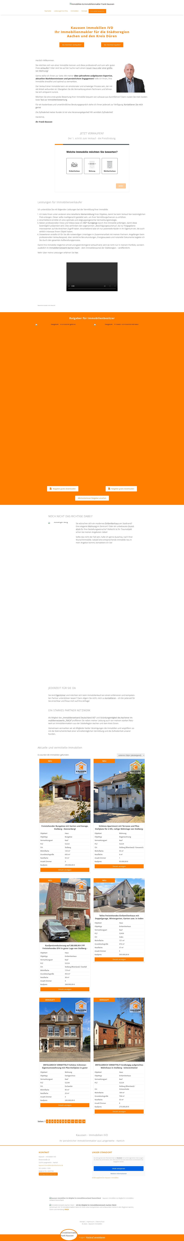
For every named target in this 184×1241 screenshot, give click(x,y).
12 (76, 1121)
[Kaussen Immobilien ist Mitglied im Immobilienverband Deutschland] (76, 1198)
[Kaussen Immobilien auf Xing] (95, 1189)
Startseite (48, 11)
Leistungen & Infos (61, 11)
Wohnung (92, 526)
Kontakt (84, 11)
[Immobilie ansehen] (64, 822)
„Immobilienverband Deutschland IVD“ (79, 717)
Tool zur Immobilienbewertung (53, 99)
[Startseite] (92, 4)
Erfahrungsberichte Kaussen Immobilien (105, 1178)
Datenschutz (100, 1222)
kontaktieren (110, 698)
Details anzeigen (64, 870)
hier (76, 252)
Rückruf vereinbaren (95, 1237)
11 (73, 1121)
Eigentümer (61, 695)
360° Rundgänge (90, 223)
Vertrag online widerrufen (48, 1174)
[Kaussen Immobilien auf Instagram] (89, 1189)
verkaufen (44, 68)
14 (84, 1121)
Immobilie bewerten (97, 11)
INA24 (67, 1209)
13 (80, 1121)
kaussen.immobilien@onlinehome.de (51, 1165)
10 (69, 1121)
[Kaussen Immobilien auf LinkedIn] (101, 1189)
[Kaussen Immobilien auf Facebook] (83, 1189)
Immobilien (75, 11)
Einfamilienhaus (112, 523)
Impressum (90, 1222)
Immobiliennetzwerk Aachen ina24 (64, 248)
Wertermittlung (87, 214)
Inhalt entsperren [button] (118, 1169)
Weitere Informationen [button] (119, 1174)
